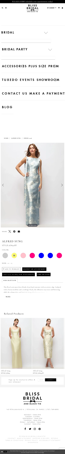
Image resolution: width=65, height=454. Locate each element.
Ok (5, 451)
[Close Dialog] (2, 451)
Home (6, 138)
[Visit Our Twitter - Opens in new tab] (30, 429)
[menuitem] (51, 8)
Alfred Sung (16, 138)
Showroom (33, 442)
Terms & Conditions (14, 440)
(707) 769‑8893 (52, 409)
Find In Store (44, 274)
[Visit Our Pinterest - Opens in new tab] (40, 429)
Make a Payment (24, 438)
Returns (54, 438)
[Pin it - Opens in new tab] (14, 231)
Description (9, 280)
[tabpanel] (32, 185)
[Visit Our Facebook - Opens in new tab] (25, 429)
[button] (2, 8)
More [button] (8, 296)
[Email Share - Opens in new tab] (19, 231)
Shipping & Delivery (41, 438)
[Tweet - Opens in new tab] (10, 231)
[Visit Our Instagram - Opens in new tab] (35, 429)
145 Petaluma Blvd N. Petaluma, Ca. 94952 (25, 409)
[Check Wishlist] (59, 8)
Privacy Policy (31, 440)
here (43, 452)
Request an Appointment (34, 269)
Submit (51, 379)
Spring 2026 (28, 138)
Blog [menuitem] (7, 107)
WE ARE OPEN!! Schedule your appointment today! (32, 1)
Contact (12, 438)
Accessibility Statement (50, 440)
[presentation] (16, 343)
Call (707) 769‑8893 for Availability (18, 274)
